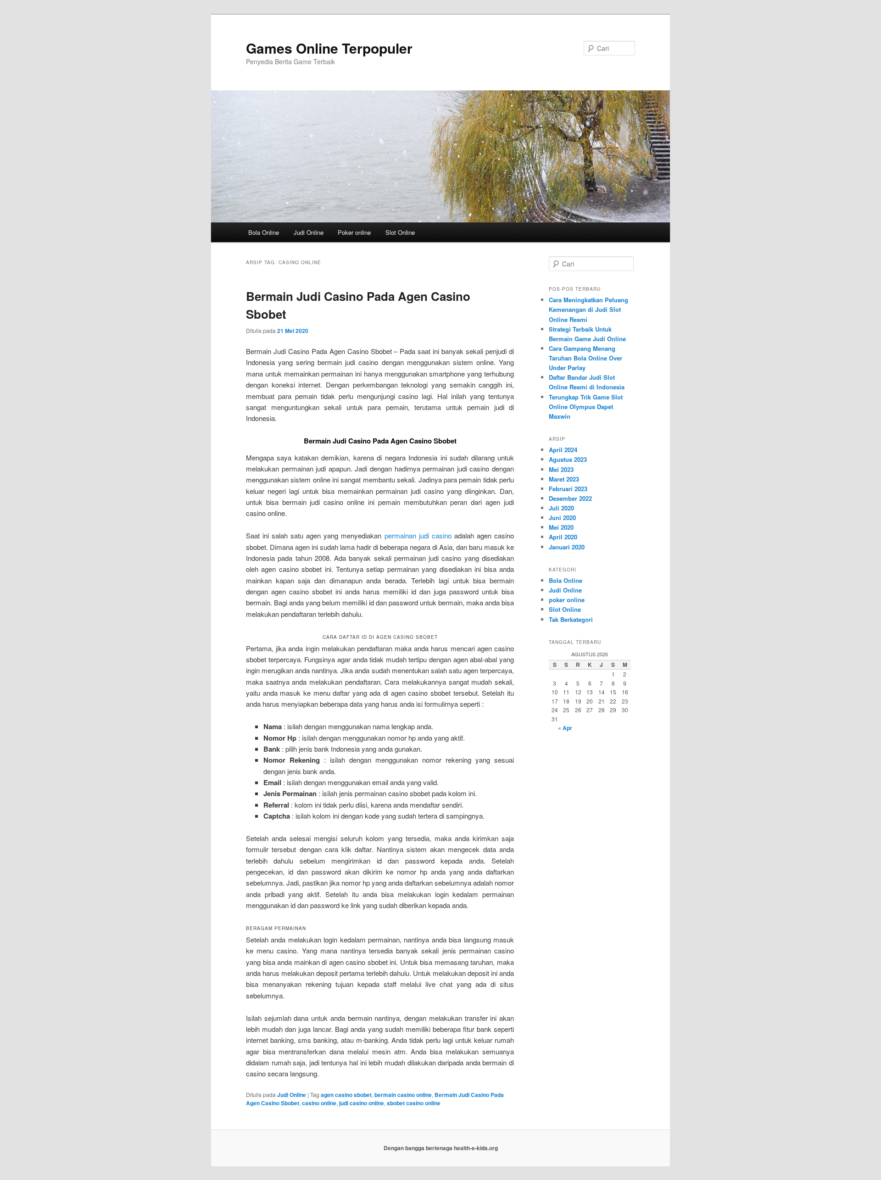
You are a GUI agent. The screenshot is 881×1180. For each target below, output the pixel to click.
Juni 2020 (562, 517)
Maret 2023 (564, 479)
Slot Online (400, 232)
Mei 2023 (561, 469)
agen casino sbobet (346, 1095)
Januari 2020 (567, 547)
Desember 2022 (570, 498)
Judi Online (308, 232)
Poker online (354, 232)
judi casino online (361, 1103)
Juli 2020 (561, 508)
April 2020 (563, 536)
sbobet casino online (413, 1103)
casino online (319, 1103)
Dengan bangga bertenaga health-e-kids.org (441, 1148)
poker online (567, 599)
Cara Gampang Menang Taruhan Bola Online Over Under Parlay (585, 358)
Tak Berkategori (571, 619)
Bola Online (263, 232)
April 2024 (563, 449)
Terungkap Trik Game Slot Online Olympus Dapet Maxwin (586, 407)
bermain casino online (403, 1095)
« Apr (565, 728)
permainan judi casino (418, 535)
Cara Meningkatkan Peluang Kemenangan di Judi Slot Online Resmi (588, 309)
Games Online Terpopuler (329, 48)
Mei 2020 (561, 527)
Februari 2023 (568, 488)
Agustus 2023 (568, 459)
